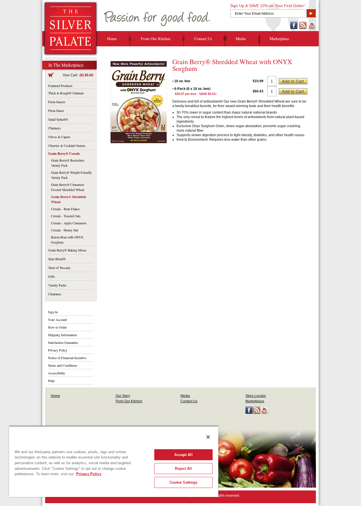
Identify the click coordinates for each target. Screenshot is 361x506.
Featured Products (60, 85)
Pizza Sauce (56, 110)
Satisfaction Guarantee (63, 342)
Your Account (57, 319)
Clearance (54, 294)
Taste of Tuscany (59, 267)
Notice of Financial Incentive (67, 357)
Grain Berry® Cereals (64, 153)
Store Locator (255, 396)
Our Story (123, 396)
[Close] (208, 437)
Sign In (53, 312)
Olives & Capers (59, 136)
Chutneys (54, 128)
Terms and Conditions (62, 365)
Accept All (183, 455)
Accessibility (56, 373)
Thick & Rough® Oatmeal (65, 93)
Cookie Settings (184, 482)
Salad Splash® (58, 119)
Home (112, 38)
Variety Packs (57, 285)
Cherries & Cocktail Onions (66, 145)
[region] (113, 461)
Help (51, 380)
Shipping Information (62, 335)
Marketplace (279, 38)
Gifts (51, 276)
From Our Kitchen (155, 38)
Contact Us (203, 38)
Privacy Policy (57, 350)
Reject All (183, 468)
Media (241, 38)
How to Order (57, 327)
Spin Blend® (57, 259)
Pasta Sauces (56, 101)
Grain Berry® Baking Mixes (67, 250)
